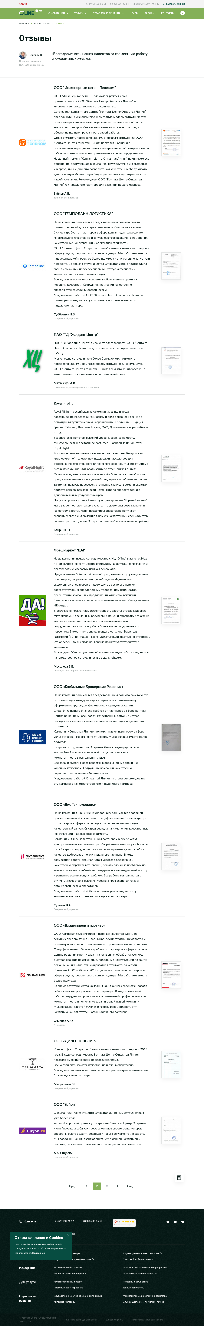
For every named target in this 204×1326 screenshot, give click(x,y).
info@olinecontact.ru (145, 4)
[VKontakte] (182, 1221)
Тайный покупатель (133, 1288)
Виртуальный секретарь (66, 1253)
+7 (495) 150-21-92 (96, 4)
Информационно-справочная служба (73, 1259)
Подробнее (38, 1253)
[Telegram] (167, 1221)
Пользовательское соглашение (147, 1320)
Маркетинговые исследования (70, 1273)
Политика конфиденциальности (81, 1320)
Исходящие (27, 1268)
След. (131, 1186)
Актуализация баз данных (67, 1267)
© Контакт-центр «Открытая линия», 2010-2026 (38, 1320)
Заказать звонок (175, 4)
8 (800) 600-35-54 (119, 4)
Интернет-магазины (64, 1302)
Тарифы (150, 13)
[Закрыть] (68, 1235)
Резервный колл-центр (135, 1282)
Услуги (79, 13)
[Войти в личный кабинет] (182, 13)
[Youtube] (175, 1221)
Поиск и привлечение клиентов (140, 1273)
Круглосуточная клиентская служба (142, 1253)
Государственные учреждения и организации (78, 1296)
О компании (57, 13)
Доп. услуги (27, 1282)
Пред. (73, 1186)
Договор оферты (115, 1320)
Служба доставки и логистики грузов (143, 1302)
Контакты (167, 13)
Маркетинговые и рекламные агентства (145, 1296)
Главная (24, 24)
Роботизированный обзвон (68, 1282)
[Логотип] (30, 13)
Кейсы (134, 13)
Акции (23, 4)
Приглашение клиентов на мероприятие (145, 1267)
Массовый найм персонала (138, 1259)
